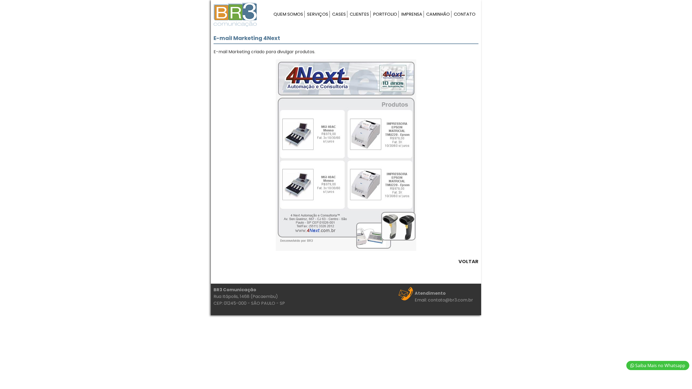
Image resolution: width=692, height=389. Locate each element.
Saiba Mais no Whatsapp (659, 365)
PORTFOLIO (385, 14)
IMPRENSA (411, 14)
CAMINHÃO (438, 14)
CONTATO (464, 14)
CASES (339, 14)
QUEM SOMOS (288, 14)
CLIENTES (359, 14)
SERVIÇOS (317, 14)
